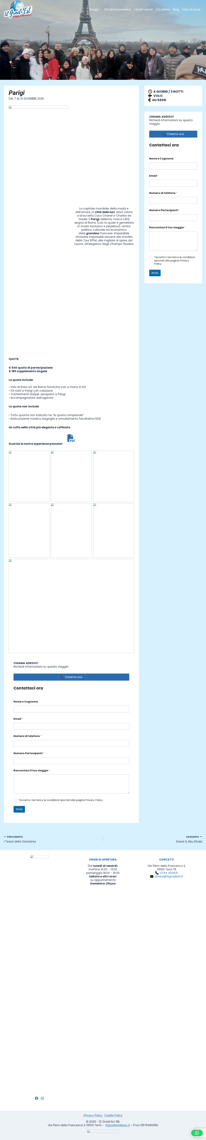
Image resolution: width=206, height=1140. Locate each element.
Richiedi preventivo (117, 9)
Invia (19, 809)
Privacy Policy (93, 1115)
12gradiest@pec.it (117, 1125)
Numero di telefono (28, 736)
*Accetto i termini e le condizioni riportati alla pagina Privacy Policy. (60, 800)
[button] (197, 1133)
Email (18, 718)
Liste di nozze (191, 9)
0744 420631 (169, 873)
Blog (176, 9)
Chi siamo (163, 9)
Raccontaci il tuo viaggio (32, 770)
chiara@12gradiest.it (169, 876)
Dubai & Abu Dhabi (189, 839)
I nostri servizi (143, 9)
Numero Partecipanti (29, 753)
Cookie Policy (113, 1115)
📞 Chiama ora (71, 677)
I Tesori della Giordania (20, 839)
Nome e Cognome (26, 701)
